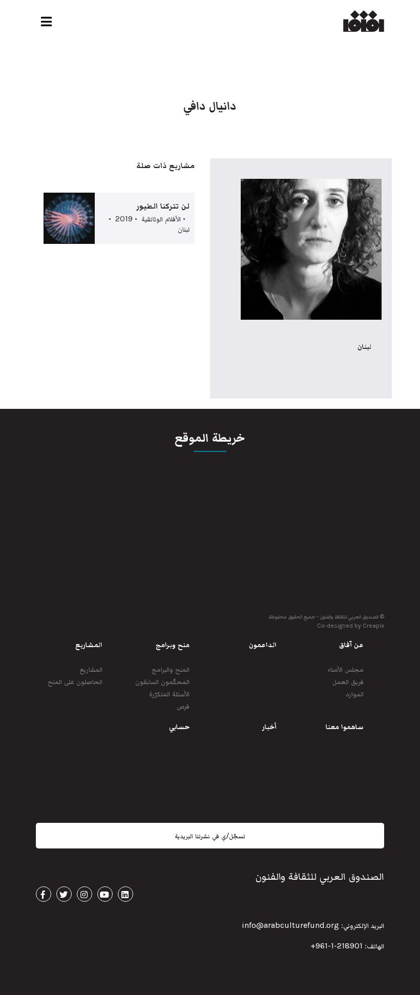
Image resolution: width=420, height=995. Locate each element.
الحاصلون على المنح (75, 681)
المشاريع (91, 669)
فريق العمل (348, 681)
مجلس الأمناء (346, 669)
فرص (183, 706)
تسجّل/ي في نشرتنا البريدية (210, 835)
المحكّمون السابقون (162, 681)
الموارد (355, 693)
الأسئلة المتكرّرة (169, 693)
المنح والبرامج (171, 669)
